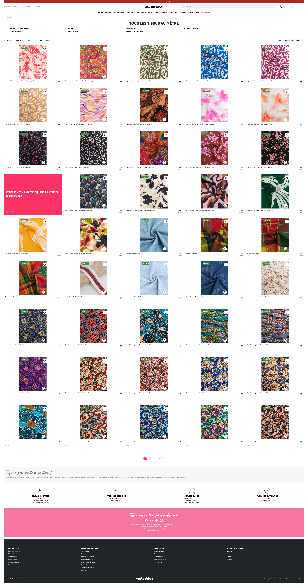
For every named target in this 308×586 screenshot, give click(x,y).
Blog (20, 6)
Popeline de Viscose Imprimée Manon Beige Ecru (18, 124)
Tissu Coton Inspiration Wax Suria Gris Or (16, 345)
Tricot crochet (85, 570)
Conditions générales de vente (270, 579)
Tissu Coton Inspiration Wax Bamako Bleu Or (138, 441)
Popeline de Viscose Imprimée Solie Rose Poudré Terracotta (202, 210)
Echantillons (11, 565)
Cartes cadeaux (12, 556)
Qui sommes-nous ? (159, 551)
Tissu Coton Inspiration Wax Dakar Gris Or (258, 393)
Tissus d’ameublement (87, 556)
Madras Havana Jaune (253, 253)
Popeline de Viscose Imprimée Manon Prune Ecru (260, 81)
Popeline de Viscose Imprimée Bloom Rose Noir (260, 167)
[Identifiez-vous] (280, 6)
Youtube (229, 554)
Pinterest (229, 559)
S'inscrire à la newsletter (153, 530)
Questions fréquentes (14, 551)
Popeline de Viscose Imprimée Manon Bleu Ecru (199, 81)
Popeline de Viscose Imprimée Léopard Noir (77, 167)
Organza (71, 29)
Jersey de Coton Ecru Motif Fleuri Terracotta (259, 297)
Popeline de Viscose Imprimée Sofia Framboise (78, 253)
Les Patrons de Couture (87, 567)
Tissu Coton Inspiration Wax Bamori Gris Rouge (78, 345)
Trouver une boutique (160, 554)
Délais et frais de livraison (15, 554)
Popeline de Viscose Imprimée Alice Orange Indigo (79, 210)
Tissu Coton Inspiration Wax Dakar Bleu (197, 393)
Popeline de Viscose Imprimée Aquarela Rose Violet (200, 124)
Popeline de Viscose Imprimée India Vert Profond (260, 210)
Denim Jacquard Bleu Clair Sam (134, 297)
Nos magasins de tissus (10, 6)
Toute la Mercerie (86, 554)
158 (160, 459)
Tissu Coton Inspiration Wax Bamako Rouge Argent (79, 441)
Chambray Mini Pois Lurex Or (133, 253)
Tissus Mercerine (16, 31)
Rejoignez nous (158, 562)
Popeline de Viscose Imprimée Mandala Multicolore (140, 167)
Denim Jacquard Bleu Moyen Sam (195, 297)
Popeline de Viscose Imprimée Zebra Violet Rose (78, 124)
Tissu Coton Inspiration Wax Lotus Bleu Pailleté (139, 345)
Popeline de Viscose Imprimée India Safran (16, 253)
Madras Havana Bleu (191, 253)
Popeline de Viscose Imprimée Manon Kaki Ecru (139, 81)
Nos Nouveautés (85, 551)
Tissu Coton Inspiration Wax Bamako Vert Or (198, 441)
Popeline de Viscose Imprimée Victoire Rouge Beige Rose (20, 81)
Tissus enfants (85, 565)
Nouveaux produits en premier (292, 40)
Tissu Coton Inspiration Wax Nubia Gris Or (258, 345)
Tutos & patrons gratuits (88, 562)
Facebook (229, 556)
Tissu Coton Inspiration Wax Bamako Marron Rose (260, 441)
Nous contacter (37, 6)
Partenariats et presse (160, 559)
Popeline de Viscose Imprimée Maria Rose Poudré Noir (141, 210)
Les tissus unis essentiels (134, 31)
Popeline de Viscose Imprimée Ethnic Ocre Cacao (139, 124)
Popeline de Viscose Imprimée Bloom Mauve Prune (200, 167)
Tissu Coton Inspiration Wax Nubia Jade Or (198, 345)
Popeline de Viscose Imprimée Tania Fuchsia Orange (79, 81)
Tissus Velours (131, 29)
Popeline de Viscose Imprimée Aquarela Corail (259, 124)
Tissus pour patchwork (191, 29)
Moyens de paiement (14, 559)
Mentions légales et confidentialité (290, 579)
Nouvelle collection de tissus (20, 29)
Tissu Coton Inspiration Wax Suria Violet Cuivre (17, 393)
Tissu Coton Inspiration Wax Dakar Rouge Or (77, 393)
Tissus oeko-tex (73, 31)
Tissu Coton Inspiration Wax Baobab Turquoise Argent (19, 441)
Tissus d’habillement (87, 559)
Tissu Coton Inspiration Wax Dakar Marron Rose (139, 393)
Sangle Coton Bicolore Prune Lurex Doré (76, 297)
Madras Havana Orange (11, 297)
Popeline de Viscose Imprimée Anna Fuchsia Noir (18, 167)
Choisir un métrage (13, 562)
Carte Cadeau (27, 6)
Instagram (230, 551)
